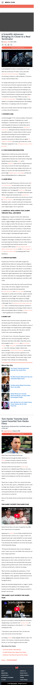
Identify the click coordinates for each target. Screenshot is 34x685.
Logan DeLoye (7, 431)
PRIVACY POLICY (23, 673)
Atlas (19, 161)
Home (3, 660)
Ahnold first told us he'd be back (10, 74)
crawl (4, 291)
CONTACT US (23, 671)
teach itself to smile (10, 251)
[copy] (11, 45)
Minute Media (14, 683)
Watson (18, 246)
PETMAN (10, 163)
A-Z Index (3, 679)
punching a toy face (27, 310)
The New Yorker (24, 623)
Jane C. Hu (6, 42)
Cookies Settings (24, 679)
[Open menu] (2, 2)
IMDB (10, 638)
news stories (16, 343)
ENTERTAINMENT (12, 660)
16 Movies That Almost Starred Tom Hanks (15, 655)
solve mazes (9, 291)
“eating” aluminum (8, 199)
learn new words (19, 291)
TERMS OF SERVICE (24, 675)
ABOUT (2, 671)
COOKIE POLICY (4, 675)
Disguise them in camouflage (16, 173)
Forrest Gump (24, 466)
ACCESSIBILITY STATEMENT (7, 677)
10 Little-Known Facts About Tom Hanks (14, 652)
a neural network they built (17, 350)
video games (12, 345)
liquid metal (22, 190)
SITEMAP (22, 677)
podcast (12, 533)
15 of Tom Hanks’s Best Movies (12, 649)
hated (24, 625)
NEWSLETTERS (4, 673)
